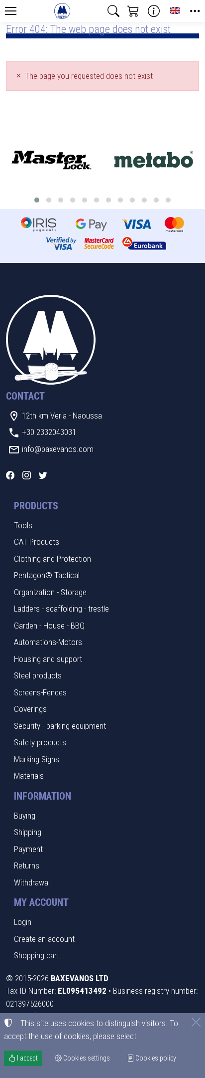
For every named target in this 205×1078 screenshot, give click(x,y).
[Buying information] (153, 11)
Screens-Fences (40, 692)
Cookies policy (155, 1058)
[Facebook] (10, 475)
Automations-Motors (48, 642)
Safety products (40, 742)
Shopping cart (36, 955)
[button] (113, 10)
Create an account (44, 939)
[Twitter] (43, 475)
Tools (23, 525)
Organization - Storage (50, 592)
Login (22, 922)
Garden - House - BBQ (49, 626)
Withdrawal (32, 882)
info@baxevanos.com (58, 449)
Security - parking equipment (60, 726)
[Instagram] (26, 475)
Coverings (30, 709)
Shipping (27, 832)
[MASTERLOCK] (51, 160)
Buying (24, 816)
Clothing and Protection (52, 559)
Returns (26, 865)
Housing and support (48, 659)
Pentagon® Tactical (47, 575)
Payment (28, 849)
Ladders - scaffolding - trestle (61, 609)
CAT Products (36, 542)
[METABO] (153, 160)
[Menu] (10, 10)
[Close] (196, 1022)
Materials (29, 776)
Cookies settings (86, 1058)
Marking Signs (36, 759)
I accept (26, 1058)
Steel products (38, 675)
